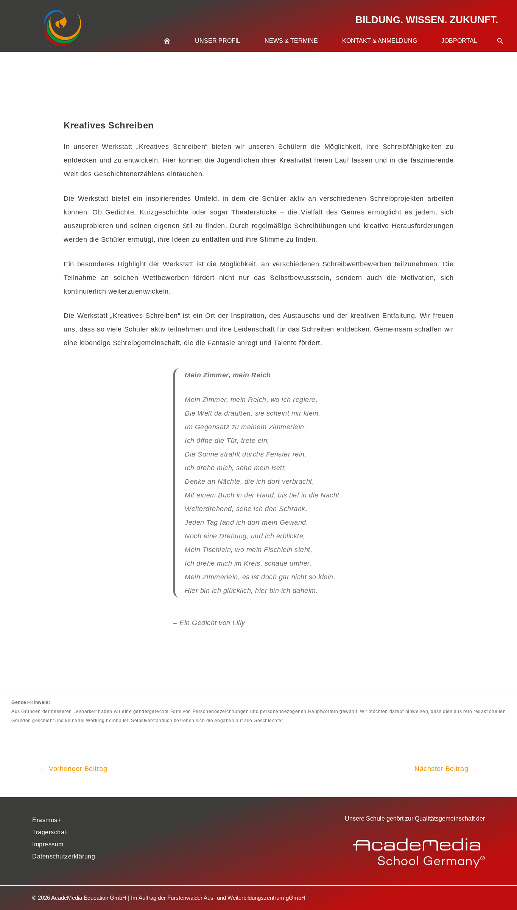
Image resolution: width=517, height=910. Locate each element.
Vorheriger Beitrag (73, 768)
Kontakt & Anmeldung (379, 41)
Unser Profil (217, 41)
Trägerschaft (50, 832)
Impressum (48, 844)
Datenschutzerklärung (63, 856)
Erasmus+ (46, 820)
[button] (500, 31)
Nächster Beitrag (445, 768)
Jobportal (459, 41)
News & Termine (291, 41)
